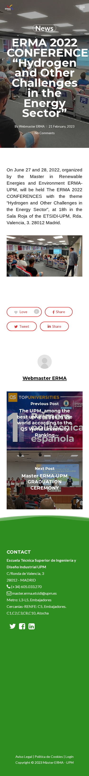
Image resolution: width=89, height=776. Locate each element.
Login (70, 757)
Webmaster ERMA (32, 126)
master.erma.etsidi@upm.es (34, 593)
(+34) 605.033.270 (26, 586)
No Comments (45, 133)
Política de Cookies (49, 757)
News (44, 28)
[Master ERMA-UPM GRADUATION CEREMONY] (45, 479)
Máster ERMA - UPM (58, 762)
